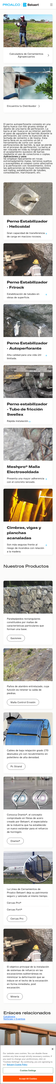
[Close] (52, 1049)
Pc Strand (16, 766)
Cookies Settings (28, 1070)
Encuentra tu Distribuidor (21, 106)
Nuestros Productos (26, 566)
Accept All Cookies (28, 1079)
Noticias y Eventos (14, 1018)
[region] (28, 1064)
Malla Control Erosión (22, 702)
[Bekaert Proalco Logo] (21, 5)
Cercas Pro (16, 918)
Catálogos (9, 1016)
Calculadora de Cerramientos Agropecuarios (26, 55)
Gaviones (15, 638)
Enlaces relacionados (27, 1012)
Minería (14, 996)
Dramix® (15, 841)
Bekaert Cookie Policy (17, 1064)
